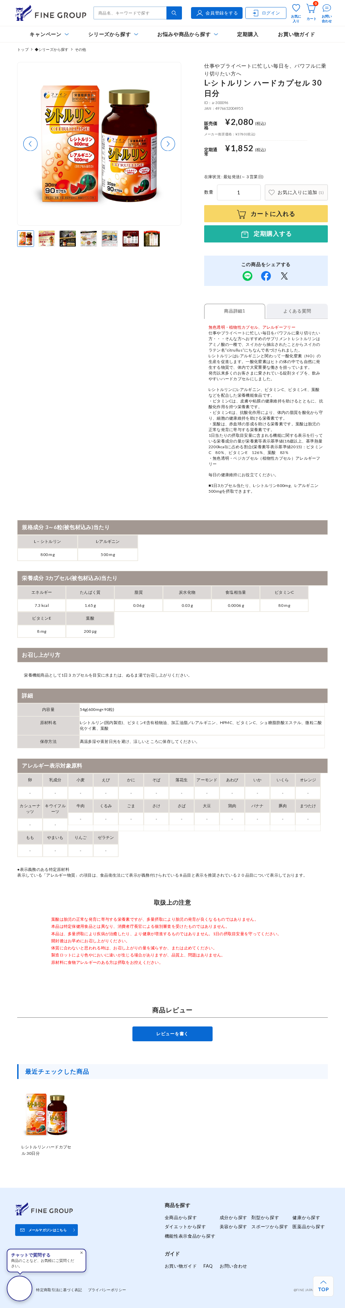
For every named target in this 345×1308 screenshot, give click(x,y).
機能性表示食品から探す (190, 1236)
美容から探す (233, 1226)
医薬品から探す (308, 1226)
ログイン (271, 12)
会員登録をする (222, 12)
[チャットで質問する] (19, 1288)
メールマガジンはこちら (48, 1230)
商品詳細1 (234, 311)
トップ (23, 49)
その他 (80, 49)
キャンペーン (46, 34)
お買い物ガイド (296, 34)
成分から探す (233, 1217)
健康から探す (306, 1217)
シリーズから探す (109, 34)
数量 (208, 192)
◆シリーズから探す (52, 49)
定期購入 (247, 34)
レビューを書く (172, 1033)
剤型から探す (265, 1217)
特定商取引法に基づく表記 (59, 1289)
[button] (30, 144)
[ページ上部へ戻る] (323, 1286)
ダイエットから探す (185, 1226)
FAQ (208, 1266)
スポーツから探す (269, 1226)
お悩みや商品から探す (184, 34)
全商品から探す (181, 1217)
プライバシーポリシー (107, 1289)
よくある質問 (297, 311)
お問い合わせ (233, 1266)
